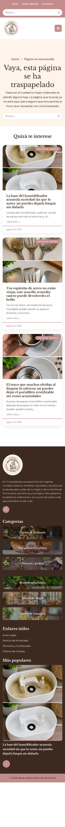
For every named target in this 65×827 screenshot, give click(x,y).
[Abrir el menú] (58, 28)
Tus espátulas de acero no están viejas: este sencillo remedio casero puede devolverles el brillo (31, 294)
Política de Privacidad (15, 640)
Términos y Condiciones (16, 645)
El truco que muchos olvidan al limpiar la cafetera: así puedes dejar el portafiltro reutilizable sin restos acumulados (31, 390)
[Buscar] (58, 12)
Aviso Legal (9, 635)
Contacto (47, 3)
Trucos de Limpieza (47, 149)
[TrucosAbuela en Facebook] (6, 509)
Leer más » (23, 222)
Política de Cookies (14, 651)
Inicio (15, 3)
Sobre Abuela (30, 3)
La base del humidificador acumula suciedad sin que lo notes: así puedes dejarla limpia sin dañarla (31, 201)
